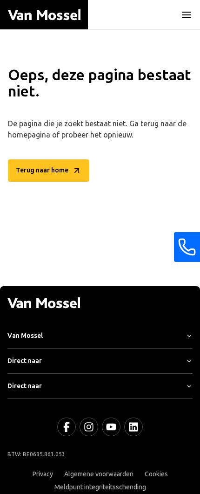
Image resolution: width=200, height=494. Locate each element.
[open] (186, 15)
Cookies (156, 474)
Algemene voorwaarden (98, 474)
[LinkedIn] (133, 427)
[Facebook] (66, 427)
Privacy (43, 474)
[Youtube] (111, 427)
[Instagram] (89, 427)
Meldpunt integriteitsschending (100, 487)
